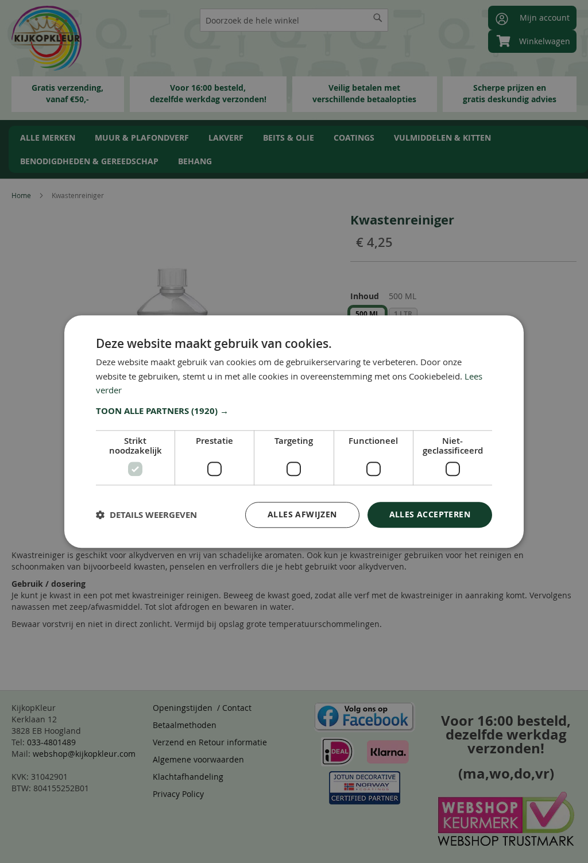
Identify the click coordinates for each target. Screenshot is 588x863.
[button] (294, 411)
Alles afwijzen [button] (302, 514)
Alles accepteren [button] (429, 514)
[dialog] (294, 431)
